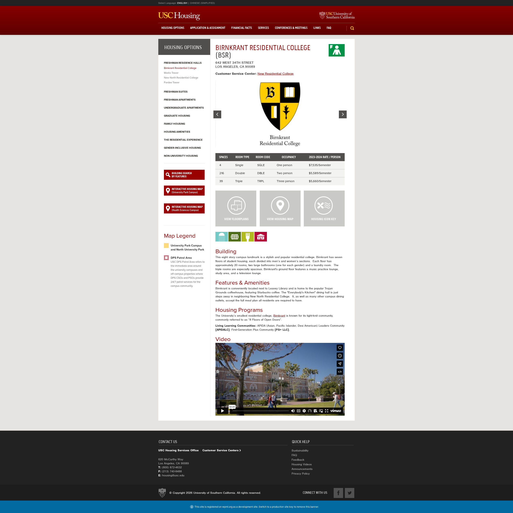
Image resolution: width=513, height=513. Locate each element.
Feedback (298, 459)
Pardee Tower (171, 82)
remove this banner (307, 506)
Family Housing (174, 123)
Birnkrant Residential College (180, 68)
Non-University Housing (181, 156)
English (182, 3)
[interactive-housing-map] (184, 191)
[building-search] (184, 175)
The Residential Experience (183, 139)
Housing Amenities (177, 131)
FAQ (329, 28)
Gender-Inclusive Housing (182, 147)
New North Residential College (181, 77)
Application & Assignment (207, 28)
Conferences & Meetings (291, 28)
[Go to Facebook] (338, 493)
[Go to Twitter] (349, 493)
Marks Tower (171, 73)
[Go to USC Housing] (179, 16)
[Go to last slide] (217, 114)
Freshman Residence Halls (183, 63)
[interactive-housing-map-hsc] (184, 208)
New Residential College (276, 74)
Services (263, 28)
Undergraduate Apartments (184, 107)
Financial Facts (241, 28)
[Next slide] (343, 114)
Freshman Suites (176, 91)
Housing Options (172, 28)
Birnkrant (279, 315)
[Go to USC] (335, 15)
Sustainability (300, 450)
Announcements (302, 469)
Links (317, 28)
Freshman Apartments (180, 99)
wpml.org (227, 506)
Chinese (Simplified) (202, 3)
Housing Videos (302, 464)
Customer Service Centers (220, 450)
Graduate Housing (177, 115)
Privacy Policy (301, 473)
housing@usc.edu (173, 475)
